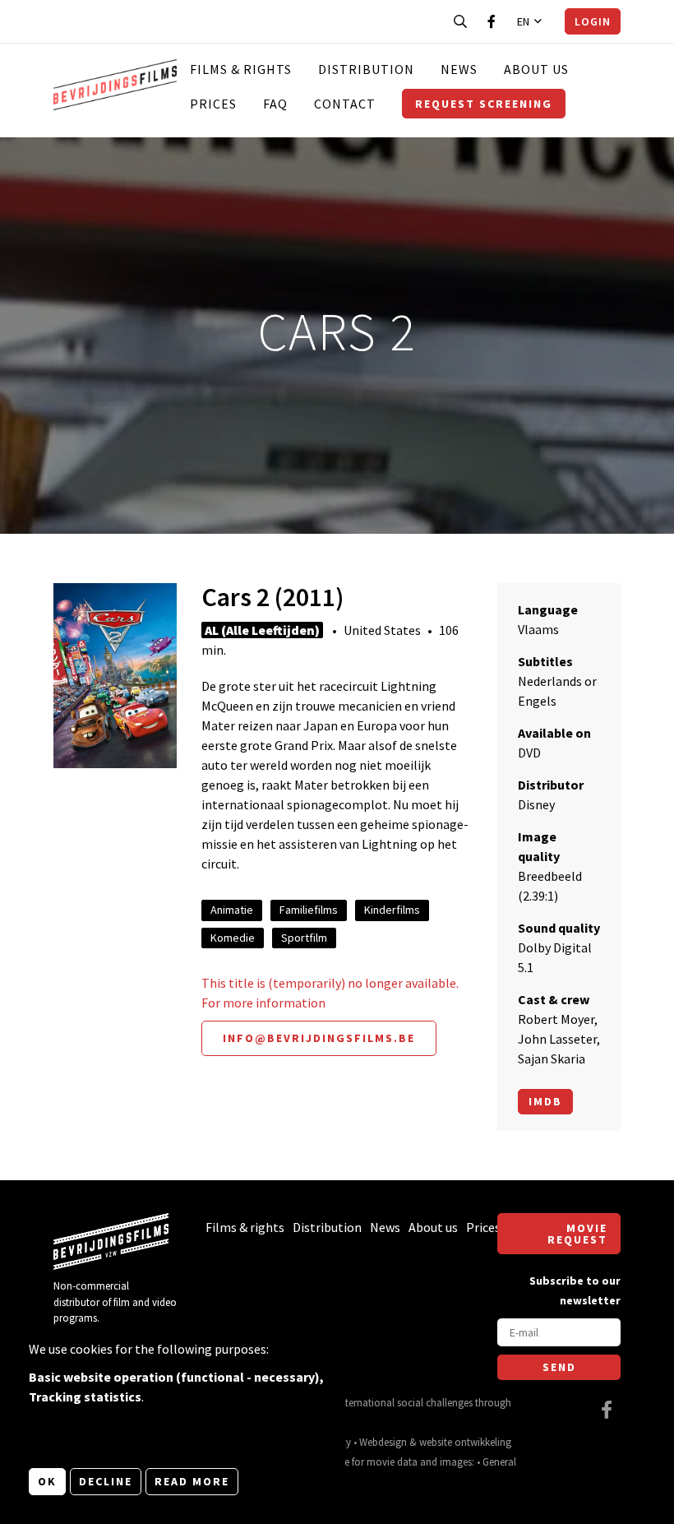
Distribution (366, 69)
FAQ (275, 103)
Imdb (545, 1101)
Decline (105, 1481)
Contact (345, 103)
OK (47, 1481)
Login (593, 21)
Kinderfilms (392, 909)
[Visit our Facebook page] (491, 21)
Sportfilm (304, 937)
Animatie (231, 909)
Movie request (577, 1234)
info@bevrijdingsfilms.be (319, 1038)
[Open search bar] (460, 21)
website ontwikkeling (465, 1441)
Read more (192, 1481)
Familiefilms (308, 909)
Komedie (232, 937)
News (459, 69)
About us (536, 69)
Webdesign (383, 1441)
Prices (213, 103)
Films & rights (241, 69)
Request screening (483, 103)
